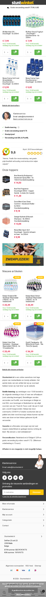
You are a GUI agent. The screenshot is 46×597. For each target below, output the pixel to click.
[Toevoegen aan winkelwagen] (15, 52)
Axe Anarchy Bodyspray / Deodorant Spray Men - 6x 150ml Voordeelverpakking (24, 178)
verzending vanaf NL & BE (24, 7)
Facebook (4, 477)
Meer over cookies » (23, 594)
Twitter (10, 477)
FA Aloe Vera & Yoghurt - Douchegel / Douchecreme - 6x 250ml (34, 34)
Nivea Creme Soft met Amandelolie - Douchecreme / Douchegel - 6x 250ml (11, 81)
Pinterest (15, 477)
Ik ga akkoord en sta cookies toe (23, 590)
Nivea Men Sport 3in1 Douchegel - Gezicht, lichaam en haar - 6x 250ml (25, 232)
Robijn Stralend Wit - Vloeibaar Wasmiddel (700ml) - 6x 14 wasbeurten (10, 298)
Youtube (21, 477)
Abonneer (37, 492)
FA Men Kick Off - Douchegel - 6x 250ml (11, 33)
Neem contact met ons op (22, 119)
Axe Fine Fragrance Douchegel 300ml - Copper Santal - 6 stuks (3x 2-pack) (24, 191)
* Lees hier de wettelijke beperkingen (14, 497)
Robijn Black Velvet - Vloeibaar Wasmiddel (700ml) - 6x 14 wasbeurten (33, 298)
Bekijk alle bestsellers (11, 106)
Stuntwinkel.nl (25, 579)
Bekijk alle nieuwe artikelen (12, 370)
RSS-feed (29, 566)
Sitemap (38, 566)
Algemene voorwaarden (15, 566)
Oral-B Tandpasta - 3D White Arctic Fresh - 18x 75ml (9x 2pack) (34, 344)
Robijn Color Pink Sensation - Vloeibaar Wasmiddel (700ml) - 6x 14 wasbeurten (11, 345)
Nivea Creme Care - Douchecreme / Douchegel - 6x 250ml (34, 80)
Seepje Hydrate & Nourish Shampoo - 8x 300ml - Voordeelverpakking (23, 219)
